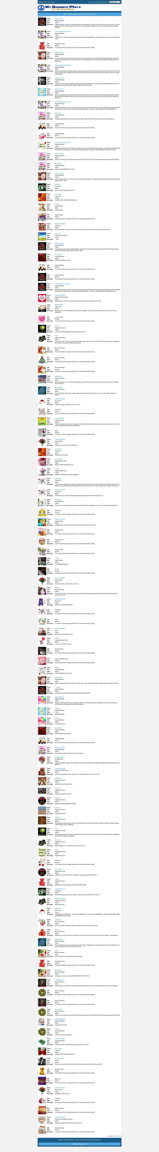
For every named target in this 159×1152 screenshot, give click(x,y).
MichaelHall (58, 387)
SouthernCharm (59, 418)
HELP (72, 1139)
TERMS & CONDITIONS (64, 1139)
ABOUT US (89, 1139)
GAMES (84, 14)
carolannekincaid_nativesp (63, 31)
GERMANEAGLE (60, 599)
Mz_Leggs (58, 163)
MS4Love (58, 817)
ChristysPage (59, 980)
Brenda (57, 929)
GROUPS (70, 14)
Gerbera (57, 204)
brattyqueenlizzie (60, 490)
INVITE (84, 1139)
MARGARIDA (59, 305)
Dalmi (56, 828)
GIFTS (93, 14)
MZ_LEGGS (58, 254)
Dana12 (57, 708)
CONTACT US (78, 1139)
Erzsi (56, 950)
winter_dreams (59, 78)
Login (48, 2)
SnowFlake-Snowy (60, 223)
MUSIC (75, 14)
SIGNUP (89, 14)
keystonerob (58, 376)
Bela (56, 849)
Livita (44, 16)
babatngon (58, 920)
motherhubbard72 (60, 898)
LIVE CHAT (91, 2)
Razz (56, 335)
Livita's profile (117, 1136)
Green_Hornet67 (60, 578)
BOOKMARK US (98, 2)
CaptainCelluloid (60, 295)
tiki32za (57, 587)
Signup (53, 2)
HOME (65, 14)
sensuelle (58, 113)
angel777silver (59, 18)
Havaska (57, 184)
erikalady (57, 778)
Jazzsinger (58, 449)
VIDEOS (79, 14)
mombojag (58, 478)
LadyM (57, 667)
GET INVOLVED (96, 1139)
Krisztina (57, 687)
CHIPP (57, 469)
